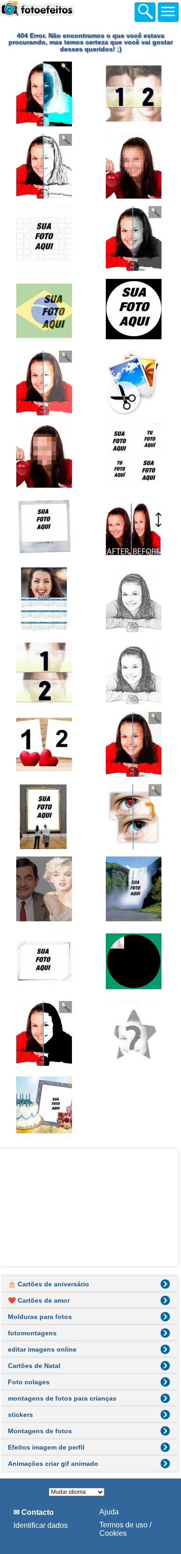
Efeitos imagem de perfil (46, 1447)
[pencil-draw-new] (135, 599)
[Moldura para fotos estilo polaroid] (45, 527)
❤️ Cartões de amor (39, 1300)
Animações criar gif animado (53, 1463)
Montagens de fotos (40, 1431)
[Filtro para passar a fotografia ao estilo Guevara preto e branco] (45, 1033)
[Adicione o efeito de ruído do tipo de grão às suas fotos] (135, 744)
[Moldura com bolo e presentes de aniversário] (45, 1105)
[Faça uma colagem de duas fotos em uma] (135, 94)
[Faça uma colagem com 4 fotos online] (135, 455)
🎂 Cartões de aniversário (48, 1284)
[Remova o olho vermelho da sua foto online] (135, 816)
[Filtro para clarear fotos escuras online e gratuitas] (45, 383)
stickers (20, 1414)
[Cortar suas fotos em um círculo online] (135, 310)
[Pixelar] (45, 455)
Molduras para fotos (40, 1316)
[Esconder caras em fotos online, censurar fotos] (135, 166)
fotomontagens (32, 1333)
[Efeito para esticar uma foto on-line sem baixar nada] (135, 527)
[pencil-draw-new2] (135, 672)
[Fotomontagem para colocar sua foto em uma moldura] (45, 816)
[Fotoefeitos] (51, 11)
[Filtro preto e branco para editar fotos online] (135, 238)
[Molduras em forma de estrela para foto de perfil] (135, 1033)
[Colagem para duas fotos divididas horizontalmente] (45, 672)
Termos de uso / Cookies (125, 1529)
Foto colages (29, 1382)
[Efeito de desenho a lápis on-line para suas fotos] (45, 166)
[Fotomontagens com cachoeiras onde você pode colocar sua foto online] (135, 888)
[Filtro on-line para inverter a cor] (45, 94)
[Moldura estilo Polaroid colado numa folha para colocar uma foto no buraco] (45, 961)
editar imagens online (42, 1349)
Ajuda (109, 1512)
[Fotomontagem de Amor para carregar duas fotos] (45, 744)
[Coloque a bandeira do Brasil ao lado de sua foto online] (45, 310)
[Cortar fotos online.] (135, 383)
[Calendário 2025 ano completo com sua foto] (45, 599)
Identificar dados (40, 1525)
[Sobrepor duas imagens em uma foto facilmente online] (45, 888)
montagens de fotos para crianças (62, 1398)
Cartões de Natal (34, 1365)
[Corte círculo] (135, 961)
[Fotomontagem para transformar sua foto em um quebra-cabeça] (45, 238)
